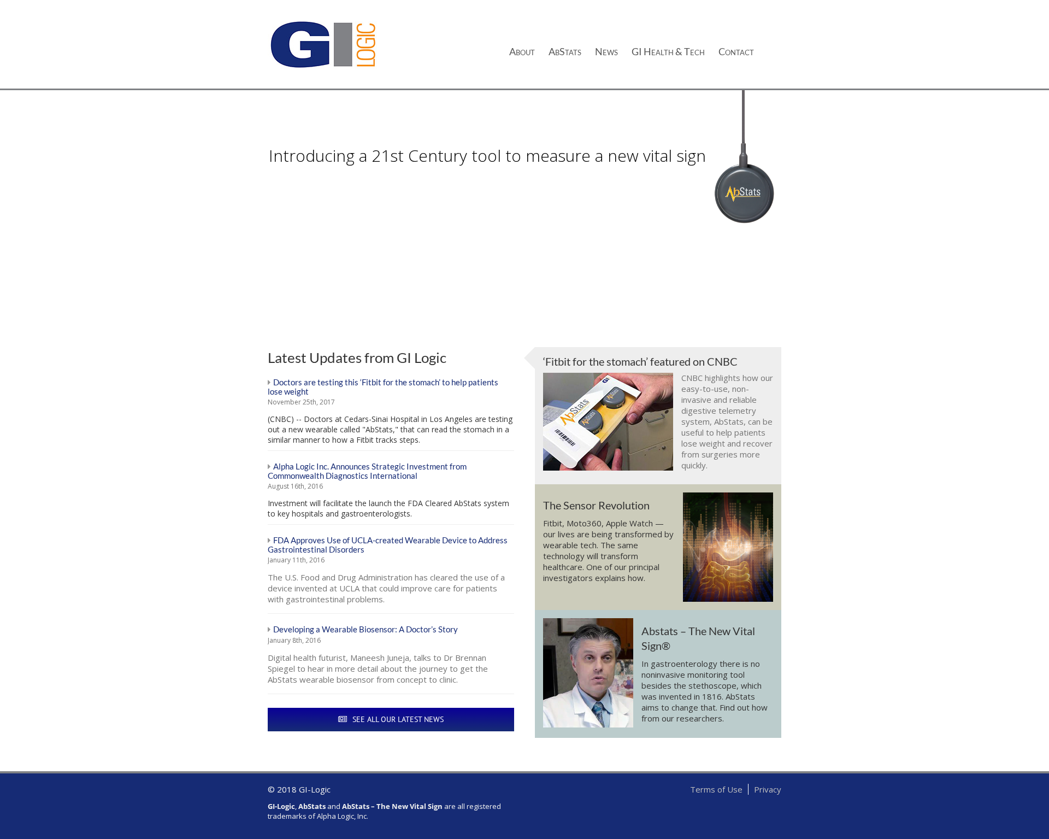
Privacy (767, 789)
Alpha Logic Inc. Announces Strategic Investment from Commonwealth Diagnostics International (367, 470)
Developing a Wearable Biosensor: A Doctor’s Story (365, 629)
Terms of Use (716, 789)
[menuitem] (529, 50)
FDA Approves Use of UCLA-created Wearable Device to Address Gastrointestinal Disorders (388, 544)
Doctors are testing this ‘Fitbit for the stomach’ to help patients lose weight (383, 386)
